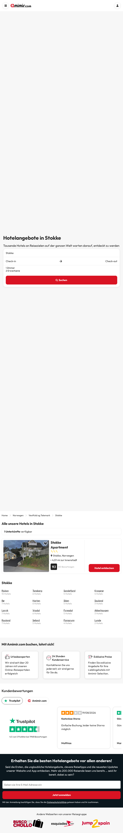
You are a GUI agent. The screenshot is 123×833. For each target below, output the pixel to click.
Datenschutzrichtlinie (57, 802)
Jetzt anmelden (61, 795)
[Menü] (5, 5)
